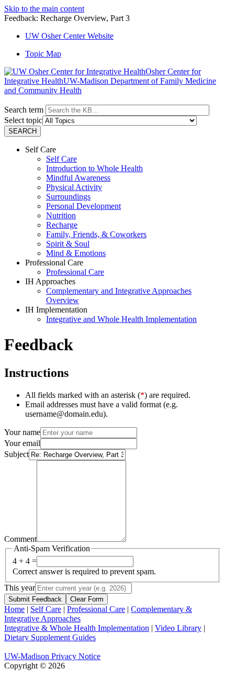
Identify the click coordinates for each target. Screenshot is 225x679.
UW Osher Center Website (69, 35)
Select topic (23, 120)
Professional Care (75, 272)
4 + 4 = (25, 560)
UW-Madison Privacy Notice (52, 656)
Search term (23, 109)
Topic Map (43, 53)
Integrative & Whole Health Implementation (76, 628)
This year (19, 587)
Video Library (178, 628)
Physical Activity (74, 187)
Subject (16, 454)
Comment (20, 539)
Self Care (61, 158)
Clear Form (87, 599)
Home (14, 609)
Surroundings (68, 196)
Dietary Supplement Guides (50, 637)
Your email (22, 443)
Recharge (61, 224)
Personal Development (83, 206)
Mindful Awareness (78, 177)
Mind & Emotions (76, 253)
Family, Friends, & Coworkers (96, 234)
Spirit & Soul (67, 243)
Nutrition (61, 215)
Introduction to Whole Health (94, 168)
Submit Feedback (35, 599)
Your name (22, 432)
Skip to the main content (44, 8)
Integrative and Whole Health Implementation (121, 319)
